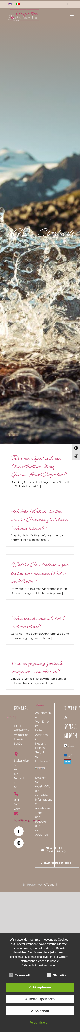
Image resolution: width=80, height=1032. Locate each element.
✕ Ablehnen (40, 1011)
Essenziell (22, 975)
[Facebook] (19, 831)
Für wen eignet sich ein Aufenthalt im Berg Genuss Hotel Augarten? (38, 466)
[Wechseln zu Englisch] (10, 4)
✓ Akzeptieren (40, 987)
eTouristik (51, 884)
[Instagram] (19, 843)
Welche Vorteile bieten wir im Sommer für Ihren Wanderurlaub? (39, 520)
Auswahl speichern (40, 999)
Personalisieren (39, 1022)
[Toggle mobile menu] (72, 14)
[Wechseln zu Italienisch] (18, 4)
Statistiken (60, 975)
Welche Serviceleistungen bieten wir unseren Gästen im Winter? (39, 573)
